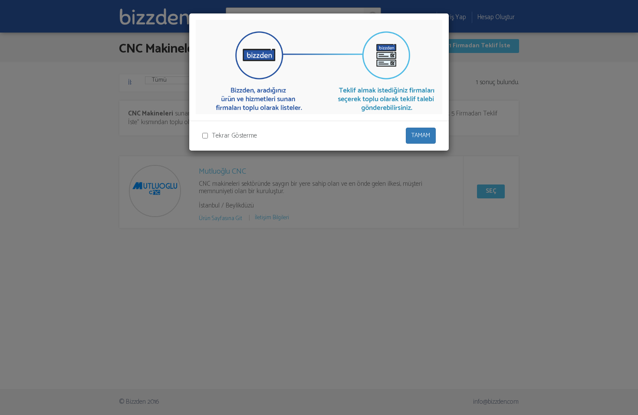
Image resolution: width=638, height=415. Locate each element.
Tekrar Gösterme (234, 135)
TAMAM (420, 136)
